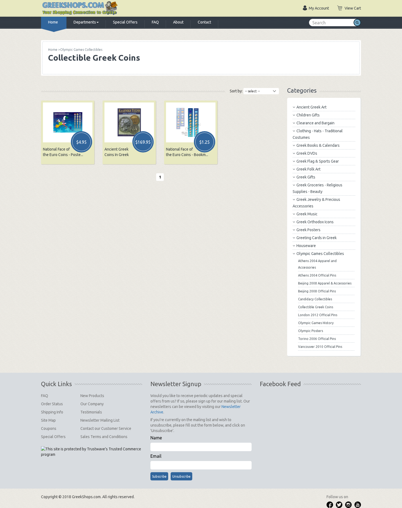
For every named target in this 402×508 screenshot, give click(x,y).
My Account (319, 8)
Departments (85, 22)
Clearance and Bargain (315, 123)
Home (53, 22)
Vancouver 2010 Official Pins (320, 346)
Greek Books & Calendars (318, 145)
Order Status (52, 404)
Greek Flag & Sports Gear (317, 161)
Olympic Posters (310, 331)
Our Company (92, 404)
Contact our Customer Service (105, 428)
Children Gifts (308, 115)
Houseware (306, 245)
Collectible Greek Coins (315, 307)
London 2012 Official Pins (317, 315)
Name (156, 438)
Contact (204, 22)
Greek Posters (308, 230)
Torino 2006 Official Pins (317, 338)
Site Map (48, 420)
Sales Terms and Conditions (103, 436)
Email (155, 456)
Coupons (48, 428)
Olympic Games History (316, 323)
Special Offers (125, 22)
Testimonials (91, 412)
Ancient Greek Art (311, 107)
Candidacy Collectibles (315, 299)
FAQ (155, 22)
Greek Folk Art (308, 169)
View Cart (353, 8)
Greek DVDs (306, 153)
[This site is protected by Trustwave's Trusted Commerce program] (91, 451)
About (178, 22)
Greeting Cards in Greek (316, 238)
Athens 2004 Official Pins (317, 275)
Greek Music (306, 214)
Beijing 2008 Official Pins (317, 291)
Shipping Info (52, 412)
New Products (92, 396)
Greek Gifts (305, 177)
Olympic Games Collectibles (320, 253)
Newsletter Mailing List (100, 420)
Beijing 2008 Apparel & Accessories (324, 283)
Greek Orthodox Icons (315, 222)
